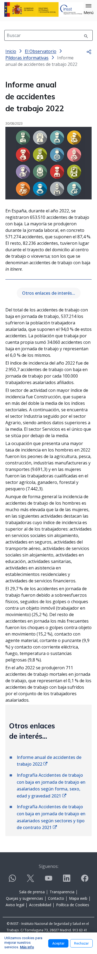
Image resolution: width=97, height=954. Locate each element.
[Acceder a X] (30, 880)
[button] (88, 9)
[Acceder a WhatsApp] (12, 880)
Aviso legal (15, 904)
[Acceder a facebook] (84, 880)
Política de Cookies (72, 904)
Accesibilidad (40, 904)
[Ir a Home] (44, 9)
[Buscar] (85, 35)
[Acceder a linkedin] (66, 880)
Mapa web (78, 898)
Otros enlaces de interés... (48, 293)
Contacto (56, 898)
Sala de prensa (32, 891)
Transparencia (62, 891)
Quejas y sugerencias (24, 898)
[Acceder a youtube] (48, 880)
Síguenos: (48, 866)
